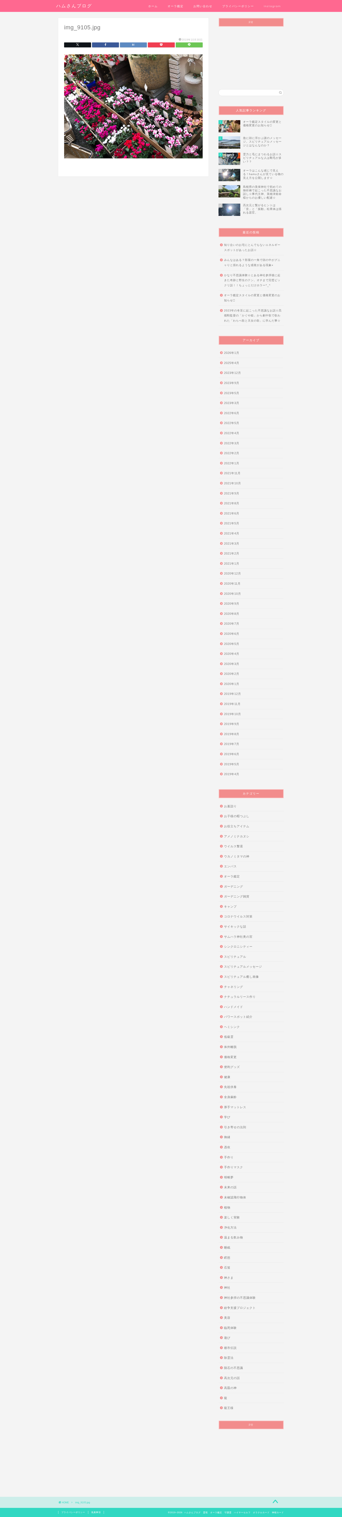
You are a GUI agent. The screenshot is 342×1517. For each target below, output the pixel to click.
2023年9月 (231, 383)
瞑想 (227, 1257)
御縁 (227, 1137)
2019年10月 (232, 714)
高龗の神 (230, 1388)
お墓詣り (230, 806)
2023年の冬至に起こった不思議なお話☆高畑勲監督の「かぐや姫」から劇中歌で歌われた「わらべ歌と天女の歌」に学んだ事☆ (253, 315)
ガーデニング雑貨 (236, 896)
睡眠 (227, 1247)
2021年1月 (231, 563)
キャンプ (230, 906)
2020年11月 (232, 583)
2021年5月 (231, 523)
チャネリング (233, 986)
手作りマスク (233, 1167)
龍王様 (229, 1408)
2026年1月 (231, 352)
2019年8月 (231, 734)
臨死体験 (230, 1327)
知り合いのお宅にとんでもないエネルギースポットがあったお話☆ (252, 247)
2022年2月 (231, 453)
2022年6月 (231, 413)
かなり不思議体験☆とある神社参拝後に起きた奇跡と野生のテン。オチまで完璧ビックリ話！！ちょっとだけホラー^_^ (252, 280)
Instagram (272, 6)
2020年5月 (231, 643)
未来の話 (230, 1187)
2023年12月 (232, 372)
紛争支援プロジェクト (240, 1307)
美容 (227, 1317)
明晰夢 (229, 1177)
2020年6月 (231, 633)
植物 (227, 1207)
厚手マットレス (235, 1107)
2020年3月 (231, 664)
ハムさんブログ (74, 5)
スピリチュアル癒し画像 (241, 976)
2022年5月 (231, 423)
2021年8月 (231, 503)
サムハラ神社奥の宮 (238, 936)
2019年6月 (231, 754)
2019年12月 (232, 693)
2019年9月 (231, 724)
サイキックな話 (235, 926)
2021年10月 (232, 483)
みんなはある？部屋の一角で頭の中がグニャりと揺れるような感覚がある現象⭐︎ (252, 263)
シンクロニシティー (238, 946)
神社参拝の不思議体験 (240, 1297)
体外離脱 (230, 1047)
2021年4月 (231, 533)
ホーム (153, 6)
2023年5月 (231, 393)
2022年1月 (231, 463)
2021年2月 (231, 553)
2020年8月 (231, 613)
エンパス (230, 866)
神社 (227, 1287)
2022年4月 (231, 433)
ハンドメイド (233, 1006)
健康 (227, 1077)
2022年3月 (231, 443)
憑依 (227, 1147)
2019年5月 (231, 764)
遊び (227, 1337)
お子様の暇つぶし (236, 816)
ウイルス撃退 (233, 846)
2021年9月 (231, 493)
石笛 (227, 1267)
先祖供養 (230, 1087)
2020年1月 (231, 684)
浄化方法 (230, 1227)
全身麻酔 (230, 1097)
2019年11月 (232, 704)
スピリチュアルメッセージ (243, 966)
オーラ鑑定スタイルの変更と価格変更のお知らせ (252, 298)
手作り (229, 1157)
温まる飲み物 (233, 1237)
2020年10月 (232, 593)
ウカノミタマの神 (236, 856)
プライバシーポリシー (238, 6)
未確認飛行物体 (235, 1197)
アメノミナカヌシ (236, 836)
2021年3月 (231, 543)
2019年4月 (231, 774)
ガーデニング (233, 886)
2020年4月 (231, 653)
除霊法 (229, 1357)
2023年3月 (231, 403)
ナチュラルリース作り (240, 996)
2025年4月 (231, 363)
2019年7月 (231, 744)
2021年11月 (232, 473)
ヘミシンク (232, 1027)
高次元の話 (232, 1378)
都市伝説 (230, 1347)
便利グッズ (232, 1067)
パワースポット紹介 (238, 1016)
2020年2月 (231, 673)
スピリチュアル (235, 956)
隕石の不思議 (233, 1368)
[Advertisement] (251, 54)
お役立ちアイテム (236, 826)
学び (227, 1117)
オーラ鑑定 (175, 6)
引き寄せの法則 (235, 1127)
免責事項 (96, 1512)
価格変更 (230, 1057)
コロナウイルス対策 (238, 916)
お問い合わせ (202, 6)
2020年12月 (232, 573)
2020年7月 (231, 623)
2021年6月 (231, 513)
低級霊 (229, 1036)
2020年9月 (231, 603)
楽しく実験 (232, 1217)
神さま (229, 1277)
